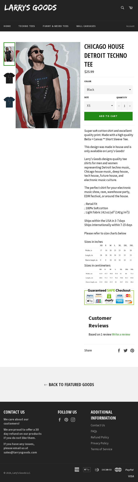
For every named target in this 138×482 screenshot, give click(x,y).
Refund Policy (100, 437)
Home (7, 26)
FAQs (94, 431)
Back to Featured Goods (71, 384)
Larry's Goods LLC (21, 472)
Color (87, 81)
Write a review (121, 334)
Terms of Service (101, 449)
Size (86, 97)
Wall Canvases (86, 26)
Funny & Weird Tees (56, 26)
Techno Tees (26, 26)
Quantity (121, 97)
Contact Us (98, 425)
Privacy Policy (100, 443)
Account (130, 26)
